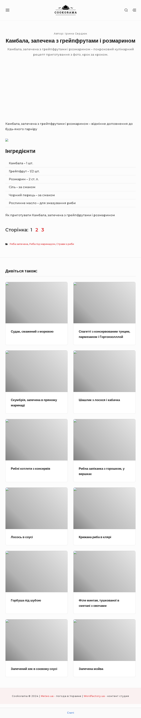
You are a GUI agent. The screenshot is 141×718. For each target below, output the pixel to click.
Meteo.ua (47, 696)
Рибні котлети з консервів (30, 469)
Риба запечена (19, 244)
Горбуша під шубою (26, 600)
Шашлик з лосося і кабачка (99, 400)
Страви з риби (65, 244)
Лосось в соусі (22, 537)
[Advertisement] (70, 93)
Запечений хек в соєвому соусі (34, 669)
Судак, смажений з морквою (32, 331)
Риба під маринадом (42, 244)
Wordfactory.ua (94, 696)
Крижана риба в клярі (95, 537)
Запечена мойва (91, 669)
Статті (70, 712)
